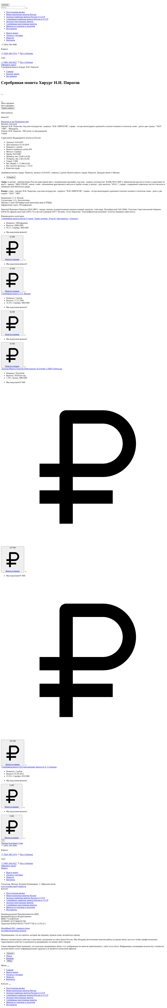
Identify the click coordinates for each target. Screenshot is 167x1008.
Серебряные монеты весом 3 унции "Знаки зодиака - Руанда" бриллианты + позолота (40, 218)
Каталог (5, 5)
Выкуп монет (12, 33)
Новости (10, 38)
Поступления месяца (15, 12)
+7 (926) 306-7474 (9, 53)
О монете (11, 177)
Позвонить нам (22, 121)
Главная (9, 71)
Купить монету (8, 108)
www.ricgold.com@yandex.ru (13, 886)
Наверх (4, 868)
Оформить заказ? (8, 65)
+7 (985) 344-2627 (9, 62)
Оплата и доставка (14, 35)
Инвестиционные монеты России (21, 14)
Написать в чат (8, 121)
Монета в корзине (12, 259)
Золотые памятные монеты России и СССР (25, 17)
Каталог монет (12, 74)
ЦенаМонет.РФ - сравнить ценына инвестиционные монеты (15, 929)
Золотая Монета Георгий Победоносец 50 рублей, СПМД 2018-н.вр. (32, 369)
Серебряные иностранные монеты (21, 24)
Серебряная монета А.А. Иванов (16, 294)
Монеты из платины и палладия (20, 26)
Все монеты (11, 28)
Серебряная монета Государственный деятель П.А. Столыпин (29, 767)
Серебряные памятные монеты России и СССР (27, 19)
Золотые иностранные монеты (19, 21)
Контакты (10, 40)
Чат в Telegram (26, 53)
